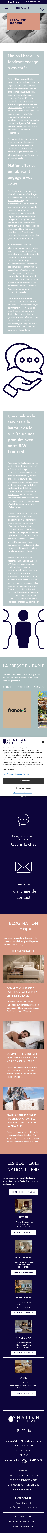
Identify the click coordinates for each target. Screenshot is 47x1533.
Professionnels (23, 1490)
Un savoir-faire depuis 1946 (23, 1441)
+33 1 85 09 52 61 (23, 1267)
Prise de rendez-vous (23, 1192)
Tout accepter (23, 781)
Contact (23, 1471)
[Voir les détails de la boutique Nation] (23, 1206)
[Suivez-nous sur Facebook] (17, 1431)
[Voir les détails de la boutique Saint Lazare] (23, 1287)
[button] (43, 742)
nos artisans (13, 495)
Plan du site (23, 1503)
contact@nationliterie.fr (28, 602)
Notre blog (23, 1451)
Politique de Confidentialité (22, 793)
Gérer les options (23, 788)
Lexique (23, 1455)
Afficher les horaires (23, 1232)
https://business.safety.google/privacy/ (16, 774)
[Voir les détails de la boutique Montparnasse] (23, 1247)
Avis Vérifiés (34, 2)
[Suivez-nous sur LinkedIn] (29, 1431)
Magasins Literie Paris (23, 1476)
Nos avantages (24, 1446)
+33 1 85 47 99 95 (23, 1347)
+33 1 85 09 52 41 (23, 1227)
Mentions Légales (23, 1516)
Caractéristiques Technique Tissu (24, 1461)
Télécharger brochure (24, 1508)
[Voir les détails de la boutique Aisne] (23, 1367)
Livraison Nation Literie (23, 1485)
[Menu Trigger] (11, 9)
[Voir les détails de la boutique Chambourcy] (23, 1327)
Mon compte (23, 1498)
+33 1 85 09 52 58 (23, 1307)
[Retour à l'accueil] (23, 1419)
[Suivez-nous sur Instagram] (23, 1431)
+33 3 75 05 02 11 (23, 1388)
